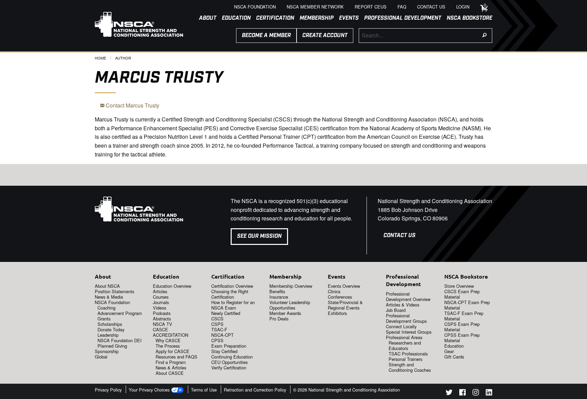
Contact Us (399, 235)
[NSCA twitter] (449, 393)
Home (100, 58)
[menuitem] (205, 18)
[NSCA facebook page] (462, 393)
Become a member (266, 35)
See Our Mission (259, 236)
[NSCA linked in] (489, 393)
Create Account (325, 35)
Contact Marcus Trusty (131, 105)
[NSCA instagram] (476, 393)
